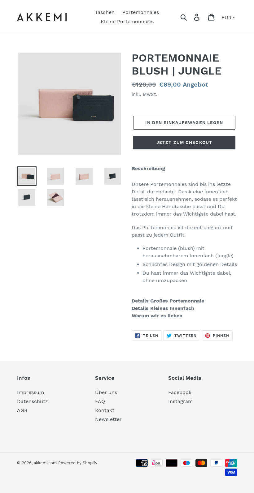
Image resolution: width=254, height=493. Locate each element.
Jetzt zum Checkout (184, 142)
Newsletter (108, 419)
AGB (22, 410)
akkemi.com (45, 463)
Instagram (180, 401)
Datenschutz (32, 401)
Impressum (30, 392)
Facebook (179, 392)
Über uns (106, 392)
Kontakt (104, 410)
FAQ (100, 401)
